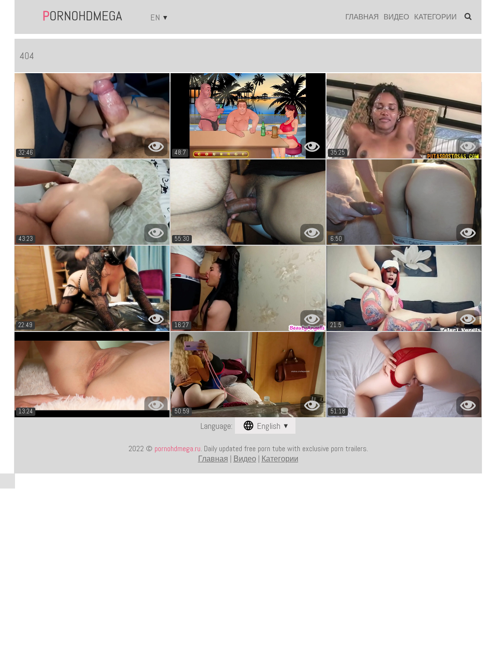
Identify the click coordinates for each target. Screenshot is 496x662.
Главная (362, 16)
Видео (396, 16)
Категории (435, 16)
